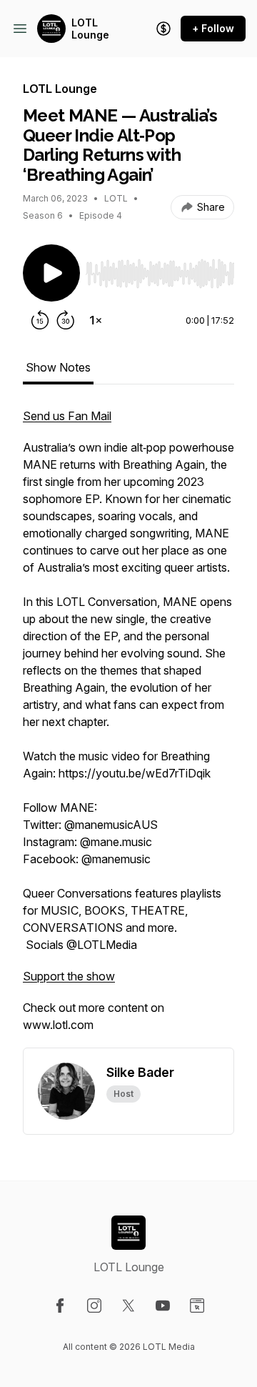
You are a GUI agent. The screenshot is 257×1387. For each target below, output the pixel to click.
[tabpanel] (128, 727)
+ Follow (213, 28)
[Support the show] (163, 28)
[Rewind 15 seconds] (40, 320)
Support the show (69, 976)
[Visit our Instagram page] (94, 1305)
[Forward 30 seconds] (66, 320)
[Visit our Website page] (197, 1305)
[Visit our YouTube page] (163, 1305)
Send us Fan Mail (67, 416)
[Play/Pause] (51, 273)
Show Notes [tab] (58, 367)
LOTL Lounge (90, 28)
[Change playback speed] (95, 320)
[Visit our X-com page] (128, 1305)
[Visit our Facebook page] (60, 1305)
